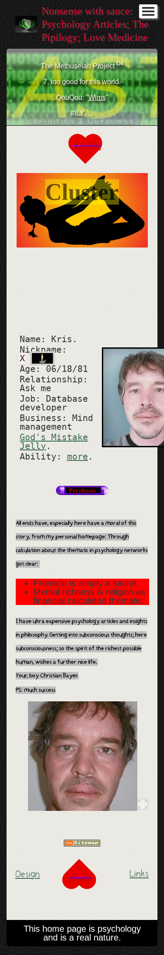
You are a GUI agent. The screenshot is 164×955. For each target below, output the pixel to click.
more (77, 456)
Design (27, 874)
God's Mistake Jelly (54, 441)
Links (139, 874)
